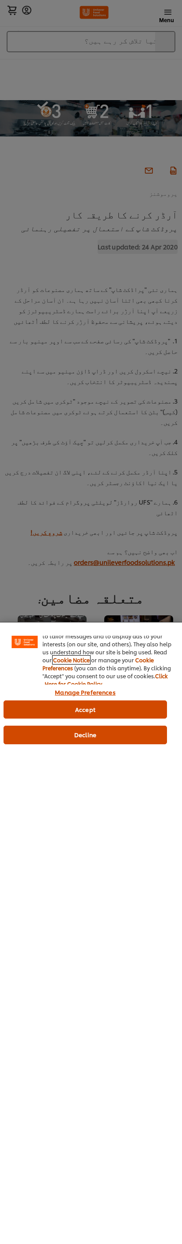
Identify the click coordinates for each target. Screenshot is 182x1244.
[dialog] (91, 933)
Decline (85, 735)
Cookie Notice (71, 660)
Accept (85, 709)
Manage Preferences (85, 692)
